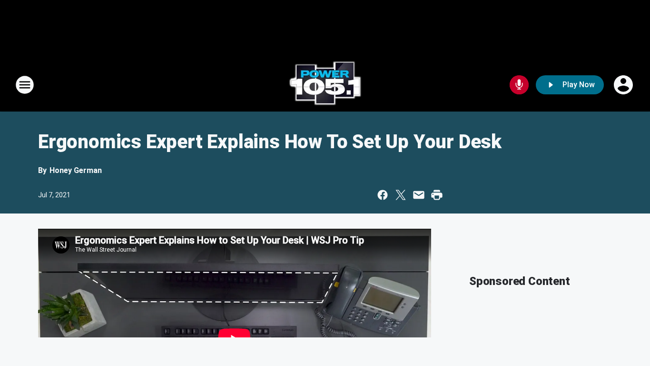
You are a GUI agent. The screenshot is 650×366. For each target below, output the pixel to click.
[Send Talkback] (519, 84)
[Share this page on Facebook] (382, 195)
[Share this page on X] (400, 195)
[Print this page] (436, 195)
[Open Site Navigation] (24, 84)
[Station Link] (325, 85)
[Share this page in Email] (418, 195)
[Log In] (624, 84)
